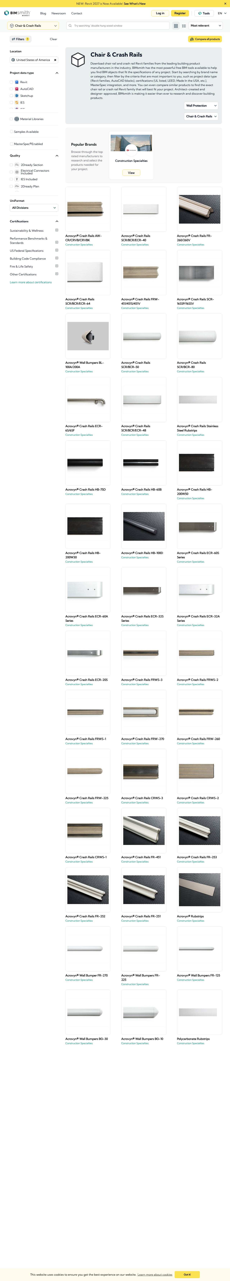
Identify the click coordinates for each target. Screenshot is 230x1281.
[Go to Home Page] (22, 13)
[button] (160, 13)
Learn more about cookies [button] (155, 1274)
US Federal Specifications (26, 250)
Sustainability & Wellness (26, 230)
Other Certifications (23, 274)
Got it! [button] (187, 1274)
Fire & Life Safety (21, 266)
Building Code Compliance (28, 258)
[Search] (70, 26)
